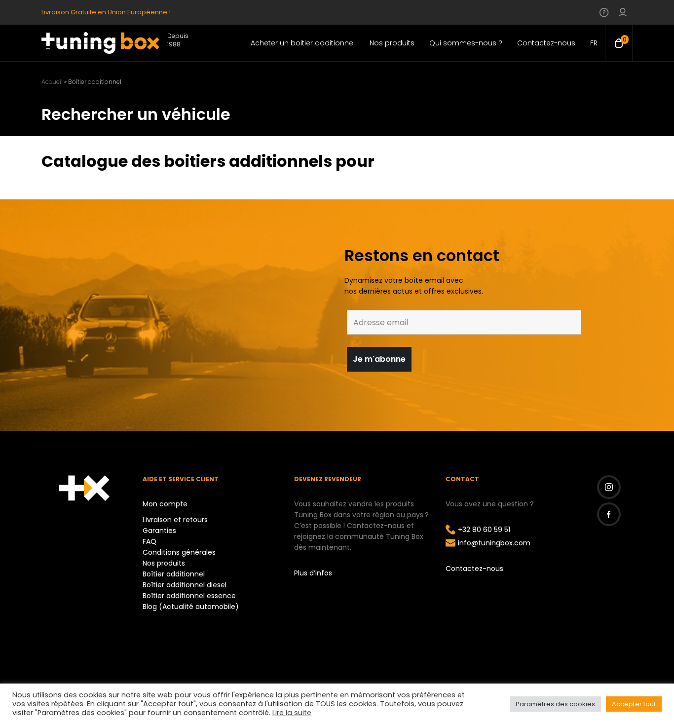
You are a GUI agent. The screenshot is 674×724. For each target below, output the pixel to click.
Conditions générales (179, 552)
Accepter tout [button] (634, 704)
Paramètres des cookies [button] (555, 704)
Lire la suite (291, 712)
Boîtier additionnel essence (189, 596)
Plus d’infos (313, 573)
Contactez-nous (474, 568)
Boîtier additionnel (174, 574)
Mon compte (165, 504)
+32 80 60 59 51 (484, 529)
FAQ (149, 541)
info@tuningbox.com (494, 543)
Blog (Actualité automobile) (191, 606)
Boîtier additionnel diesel (184, 585)
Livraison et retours (175, 520)
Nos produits (164, 563)
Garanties (159, 530)
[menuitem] (594, 43)
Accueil (52, 81)
